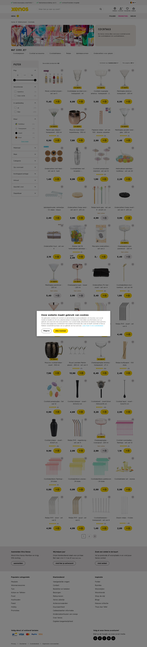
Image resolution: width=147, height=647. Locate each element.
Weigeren (46, 331)
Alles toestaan (60, 331)
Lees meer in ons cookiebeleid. (92, 325)
